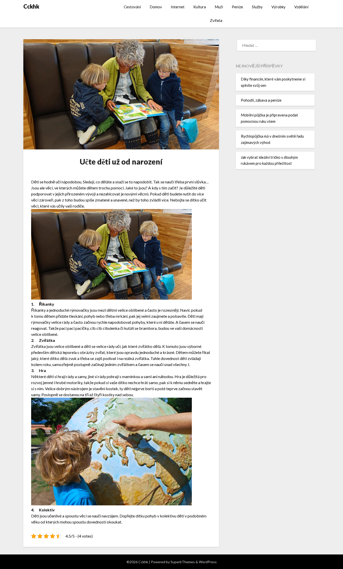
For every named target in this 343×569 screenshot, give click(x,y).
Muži (219, 7)
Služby (257, 7)
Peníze (237, 7)
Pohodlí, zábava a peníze (261, 100)
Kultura (199, 7)
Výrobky (278, 7)
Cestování (132, 7)
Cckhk (31, 6)
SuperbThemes (182, 562)
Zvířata (216, 20)
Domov (156, 7)
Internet (178, 7)
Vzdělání (301, 7)
